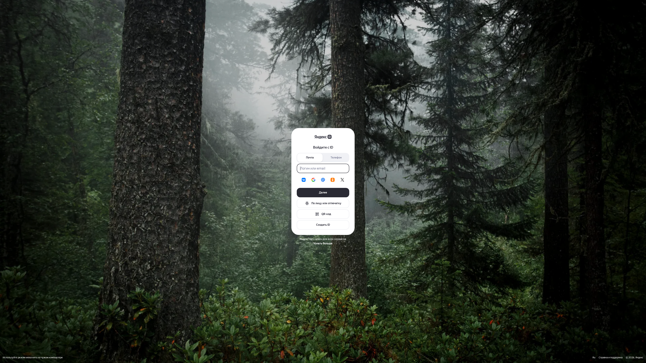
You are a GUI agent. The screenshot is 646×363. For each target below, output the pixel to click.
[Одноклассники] (332, 180)
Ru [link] (594, 357)
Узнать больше (323, 243)
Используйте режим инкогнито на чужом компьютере (33, 357)
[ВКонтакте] (303, 180)
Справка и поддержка (610, 357)
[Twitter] (342, 180)
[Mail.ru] (323, 180)
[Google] (313, 180)
